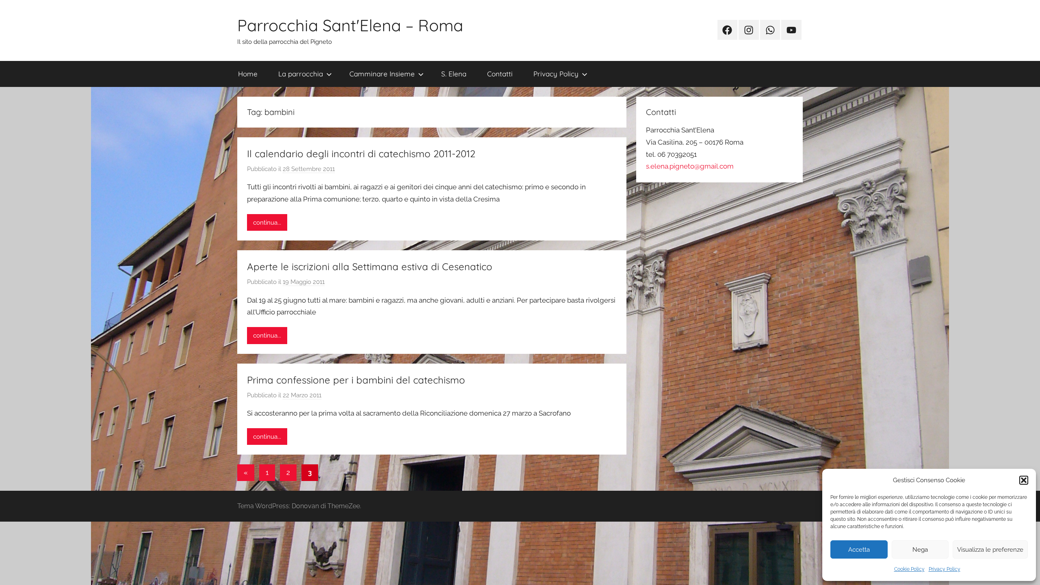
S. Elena (453, 73)
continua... (267, 222)
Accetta (859, 549)
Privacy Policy (944, 569)
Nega (920, 549)
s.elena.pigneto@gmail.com (690, 166)
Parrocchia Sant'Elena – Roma (350, 25)
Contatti (500, 73)
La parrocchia (300, 73)
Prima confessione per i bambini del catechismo (356, 380)
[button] (1024, 480)
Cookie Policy (909, 569)
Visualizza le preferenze (990, 549)
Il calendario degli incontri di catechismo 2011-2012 (361, 153)
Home (248, 73)
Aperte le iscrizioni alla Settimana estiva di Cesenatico (369, 266)
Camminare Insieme (382, 73)
